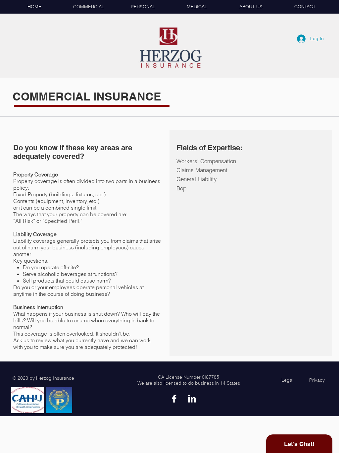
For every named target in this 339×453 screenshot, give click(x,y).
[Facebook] (174, 399)
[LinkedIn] (192, 399)
